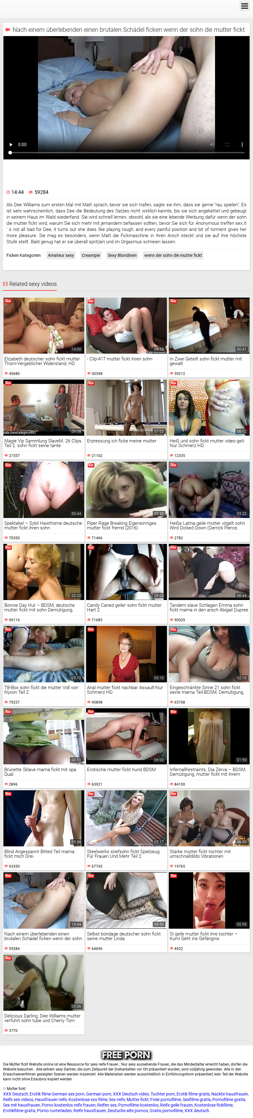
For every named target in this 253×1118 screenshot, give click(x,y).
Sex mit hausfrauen (21, 1105)
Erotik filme (40, 1093)
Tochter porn (163, 1093)
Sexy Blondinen (122, 255)
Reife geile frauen (176, 1105)
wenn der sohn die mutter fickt (173, 255)
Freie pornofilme (165, 1099)
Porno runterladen (54, 1110)
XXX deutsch (197, 1110)
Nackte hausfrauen (229, 1093)
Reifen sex (107, 1105)
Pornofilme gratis (228, 1099)
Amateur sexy (61, 255)
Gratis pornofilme (166, 1110)
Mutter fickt (137, 1099)
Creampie (91, 255)
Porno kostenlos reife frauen (69, 1105)
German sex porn (68, 1093)
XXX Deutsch (15, 1093)
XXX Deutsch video (131, 1093)
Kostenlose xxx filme (87, 1099)
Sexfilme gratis (197, 1099)
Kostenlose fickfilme (213, 1105)
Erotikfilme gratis (19, 1110)
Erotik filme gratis (193, 1093)
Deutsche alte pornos (128, 1110)
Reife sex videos (18, 1099)
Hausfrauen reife (51, 1099)
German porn (98, 1093)
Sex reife (117, 1099)
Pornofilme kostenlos (138, 1105)
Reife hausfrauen (89, 1110)
